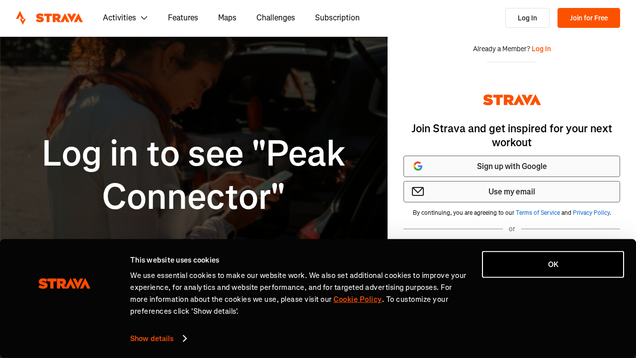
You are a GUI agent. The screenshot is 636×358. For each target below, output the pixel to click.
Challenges (275, 17)
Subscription (337, 17)
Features (183, 17)
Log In (527, 18)
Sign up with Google (512, 166)
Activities (119, 17)
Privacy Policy (591, 213)
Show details (151, 339)
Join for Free (589, 18)
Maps (227, 17)
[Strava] (49, 18)
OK (553, 264)
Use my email (511, 191)
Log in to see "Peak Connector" (194, 175)
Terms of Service (538, 213)
